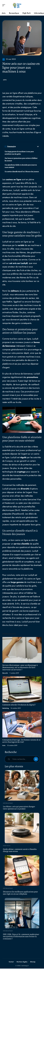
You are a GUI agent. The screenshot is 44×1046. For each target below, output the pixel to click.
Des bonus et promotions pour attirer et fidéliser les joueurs (21, 159)
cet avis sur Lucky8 (18, 263)
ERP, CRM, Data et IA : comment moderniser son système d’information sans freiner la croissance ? (21, 936)
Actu (5, 80)
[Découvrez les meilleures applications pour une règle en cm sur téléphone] (22, 870)
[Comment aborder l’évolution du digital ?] (22, 689)
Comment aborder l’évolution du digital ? (19, 704)
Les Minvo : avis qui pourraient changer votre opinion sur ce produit (19, 807)
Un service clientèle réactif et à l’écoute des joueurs (22, 171)
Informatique (8, 803)
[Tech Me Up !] (16, 5)
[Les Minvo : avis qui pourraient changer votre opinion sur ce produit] (22, 785)
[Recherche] (40, 5)
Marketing (5, 708)
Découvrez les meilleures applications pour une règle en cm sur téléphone (20, 892)
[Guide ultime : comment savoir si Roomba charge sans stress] (22, 828)
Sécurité (5, 673)
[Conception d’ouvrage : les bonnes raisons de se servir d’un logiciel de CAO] (22, 724)
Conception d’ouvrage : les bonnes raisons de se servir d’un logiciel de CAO (21, 740)
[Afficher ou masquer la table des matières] (27, 146)
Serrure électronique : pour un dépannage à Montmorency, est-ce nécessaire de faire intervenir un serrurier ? (20, 667)
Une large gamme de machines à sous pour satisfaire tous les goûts (19, 152)
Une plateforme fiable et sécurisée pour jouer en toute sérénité (21, 166)
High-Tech (6, 846)
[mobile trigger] (4, 5)
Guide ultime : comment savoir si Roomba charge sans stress (20, 850)
